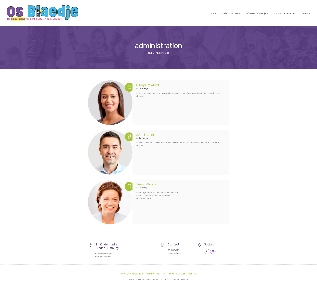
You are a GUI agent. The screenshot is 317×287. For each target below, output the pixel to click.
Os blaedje (143, 88)
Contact (304, 13)
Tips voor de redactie (284, 13)
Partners (150, 274)
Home (213, 13)
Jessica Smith (146, 184)
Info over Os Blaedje (256, 13)
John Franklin (145, 135)
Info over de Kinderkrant (132, 274)
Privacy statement (177, 274)
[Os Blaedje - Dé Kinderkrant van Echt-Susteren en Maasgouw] (42, 13)
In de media (161, 274)
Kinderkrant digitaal (231, 13)
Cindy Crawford (147, 85)
